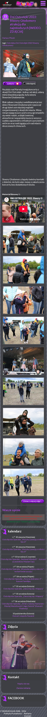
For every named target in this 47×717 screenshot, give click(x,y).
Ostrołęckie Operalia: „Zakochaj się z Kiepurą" (23, 588)
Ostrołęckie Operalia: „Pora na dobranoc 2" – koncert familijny (23, 580)
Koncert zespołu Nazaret (23, 616)
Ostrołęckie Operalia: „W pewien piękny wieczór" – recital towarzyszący (23, 570)
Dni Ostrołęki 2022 (24, 43)
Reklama (27, 713)
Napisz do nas (23, 683)
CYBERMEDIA (6, 711)
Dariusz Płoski (8, 38)
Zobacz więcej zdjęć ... (32, 501)
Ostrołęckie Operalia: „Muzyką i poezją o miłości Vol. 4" (23, 540)
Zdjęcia (13, 626)
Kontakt (13, 677)
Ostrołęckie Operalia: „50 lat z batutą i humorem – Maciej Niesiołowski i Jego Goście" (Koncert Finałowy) (23, 606)
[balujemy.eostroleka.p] (26, 7)
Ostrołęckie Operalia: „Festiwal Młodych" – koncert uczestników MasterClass (23, 560)
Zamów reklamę (23, 688)
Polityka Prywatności (13, 713)
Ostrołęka (11, 43)
